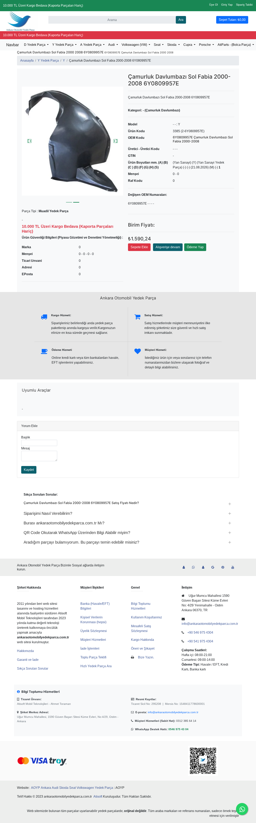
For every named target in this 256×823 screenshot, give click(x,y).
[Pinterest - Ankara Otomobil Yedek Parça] (224, 567)
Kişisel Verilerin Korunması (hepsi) (93, 619)
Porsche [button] (205, 44)
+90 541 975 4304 (200, 641)
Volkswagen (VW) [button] (135, 44)
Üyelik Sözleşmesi (93, 631)
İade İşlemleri (89, 648)
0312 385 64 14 (186, 721)
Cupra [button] (188, 44)
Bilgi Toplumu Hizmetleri (140, 606)
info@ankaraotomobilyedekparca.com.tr (173, 712)
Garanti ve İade (28, 659)
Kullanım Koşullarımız (146, 617)
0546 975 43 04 (178, 729)
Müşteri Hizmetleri (93, 639)
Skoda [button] (172, 44)
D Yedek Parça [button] (35, 44)
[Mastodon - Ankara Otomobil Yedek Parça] (204, 567)
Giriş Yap (227, 5)
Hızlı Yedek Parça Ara (96, 666)
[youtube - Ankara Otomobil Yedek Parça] (234, 567)
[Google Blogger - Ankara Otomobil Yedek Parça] (214, 567)
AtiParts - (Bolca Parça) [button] (235, 44)
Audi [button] (112, 44)
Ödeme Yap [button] (195, 247)
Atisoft (97, 796)
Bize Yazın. (146, 657)
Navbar (12, 45)
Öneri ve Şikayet (142, 648)
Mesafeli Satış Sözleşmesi (141, 628)
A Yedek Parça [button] (91, 44)
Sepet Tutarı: (232, 19)
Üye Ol (213, 5)
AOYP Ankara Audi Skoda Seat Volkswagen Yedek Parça (72, 787)
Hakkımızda (25, 651)
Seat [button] (157, 44)
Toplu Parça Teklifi (93, 657)
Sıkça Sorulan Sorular (32, 668)
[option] (72, 141)
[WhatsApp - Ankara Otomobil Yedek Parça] (195, 567)
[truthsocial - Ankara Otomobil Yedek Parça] (185, 567)
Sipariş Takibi (244, 5)
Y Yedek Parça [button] (63, 44)
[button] (72, 141)
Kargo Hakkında (142, 639)
